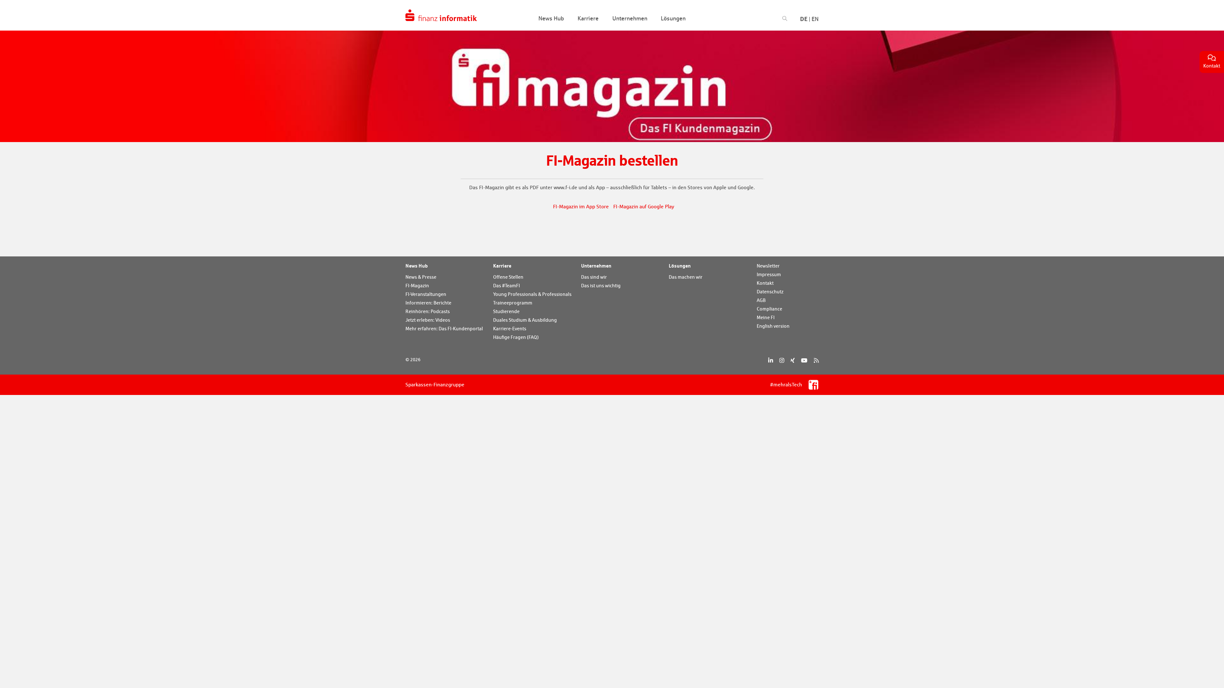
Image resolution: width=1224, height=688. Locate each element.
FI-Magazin (417, 285)
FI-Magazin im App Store (581, 207)
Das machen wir (686, 277)
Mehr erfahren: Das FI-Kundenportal (444, 328)
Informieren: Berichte (428, 302)
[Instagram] (781, 360)
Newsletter (768, 266)
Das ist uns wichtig (601, 285)
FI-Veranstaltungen (425, 294)
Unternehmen (596, 266)
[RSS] (816, 360)
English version (773, 326)
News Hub (416, 266)
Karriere (502, 266)
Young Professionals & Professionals (532, 294)
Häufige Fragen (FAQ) (516, 337)
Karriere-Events (509, 328)
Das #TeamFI (506, 285)
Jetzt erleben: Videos (427, 320)
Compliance (769, 309)
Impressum (769, 274)
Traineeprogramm (512, 302)
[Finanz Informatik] (441, 15)
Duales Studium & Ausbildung (525, 320)
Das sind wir (594, 277)
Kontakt (765, 283)
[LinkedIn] (770, 360)
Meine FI (766, 317)
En (815, 19)
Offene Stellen (508, 277)
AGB (761, 300)
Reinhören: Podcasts (427, 311)
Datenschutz (770, 291)
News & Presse (420, 277)
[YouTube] (804, 360)
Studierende (506, 311)
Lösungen (680, 266)
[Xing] (792, 360)
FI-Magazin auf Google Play (643, 207)
